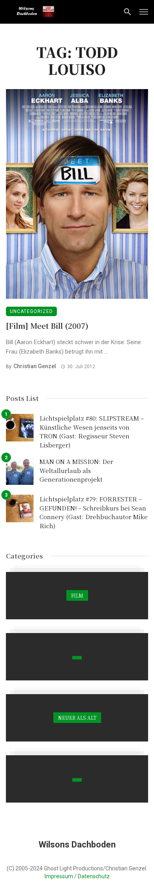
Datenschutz (94, 876)
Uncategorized (31, 311)
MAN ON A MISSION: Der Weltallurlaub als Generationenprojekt (76, 470)
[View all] (77, 595)
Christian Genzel (34, 366)
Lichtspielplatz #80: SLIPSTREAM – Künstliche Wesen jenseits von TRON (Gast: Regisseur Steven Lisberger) (91, 431)
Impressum (59, 876)
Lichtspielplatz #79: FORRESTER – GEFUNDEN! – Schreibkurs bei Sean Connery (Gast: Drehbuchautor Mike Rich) (93, 512)
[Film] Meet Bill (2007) (47, 325)
